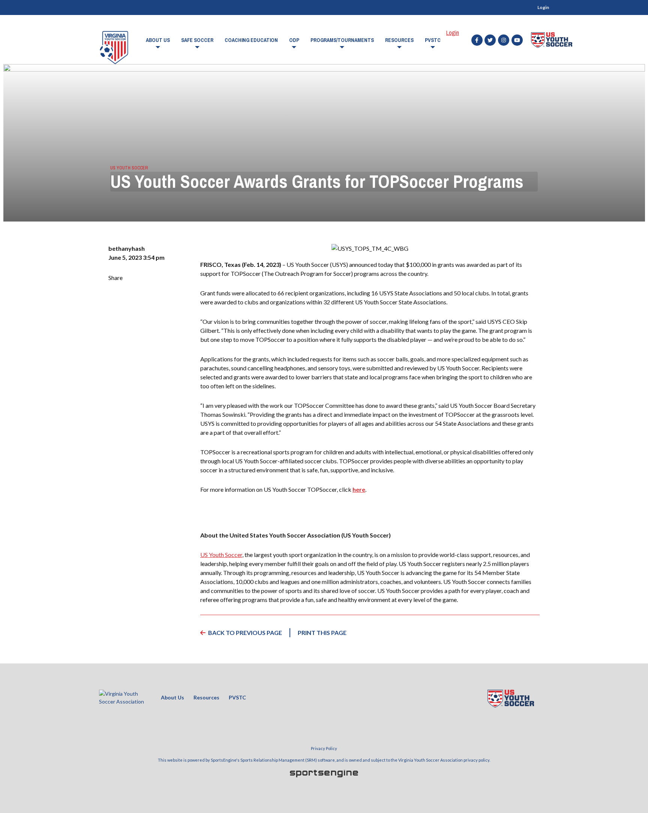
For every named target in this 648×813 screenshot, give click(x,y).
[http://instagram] (503, 40)
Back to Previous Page (245, 632)
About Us (158, 40)
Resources (399, 40)
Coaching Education (251, 40)
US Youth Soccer (129, 168)
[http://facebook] (477, 40)
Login (543, 7)
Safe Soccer (197, 40)
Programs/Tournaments (342, 40)
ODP (294, 40)
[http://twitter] (490, 40)
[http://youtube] (517, 40)
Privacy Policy (324, 748)
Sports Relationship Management (272, 760)
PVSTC (433, 40)
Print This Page (322, 632)
